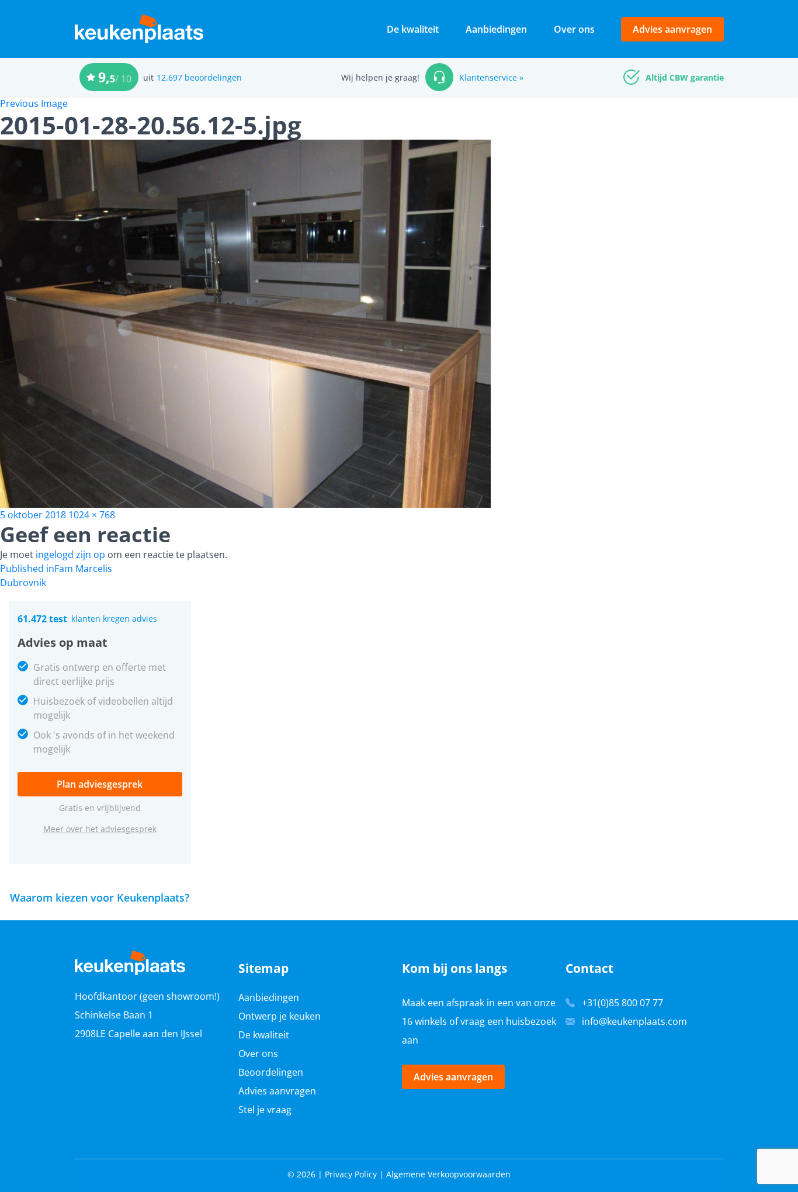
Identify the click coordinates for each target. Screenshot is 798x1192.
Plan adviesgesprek (100, 784)
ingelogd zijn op (70, 554)
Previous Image (34, 103)
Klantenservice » (491, 77)
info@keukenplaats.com (634, 1021)
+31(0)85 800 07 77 (622, 1002)
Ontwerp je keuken (279, 1016)
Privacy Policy (351, 1174)
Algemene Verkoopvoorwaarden (448, 1174)
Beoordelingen (270, 1072)
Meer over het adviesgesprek (100, 828)
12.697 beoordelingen (199, 77)
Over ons (574, 29)
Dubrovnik (23, 582)
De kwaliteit (413, 29)
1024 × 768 (91, 514)
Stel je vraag (265, 1110)
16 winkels (424, 1021)
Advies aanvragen (672, 29)
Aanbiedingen (496, 29)
